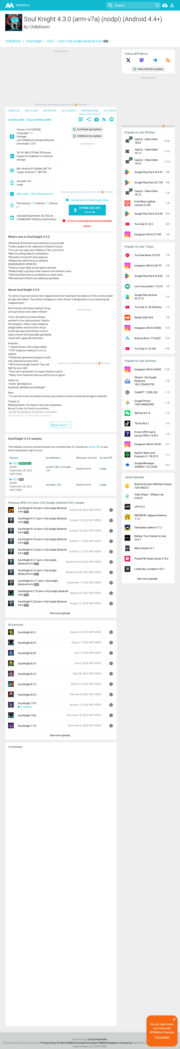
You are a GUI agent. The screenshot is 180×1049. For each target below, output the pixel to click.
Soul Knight (34, 41)
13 (32, 203)
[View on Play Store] (96, 119)
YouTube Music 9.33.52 (147, 255)
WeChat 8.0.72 (142, 413)
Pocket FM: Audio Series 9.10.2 (151, 558)
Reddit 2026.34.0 (143, 317)
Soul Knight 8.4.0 (27, 653)
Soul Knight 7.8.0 (27, 715)
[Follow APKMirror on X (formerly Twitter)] (128, 61)
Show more (59, 425)
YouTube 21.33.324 (145, 348)
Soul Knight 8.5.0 (27, 642)
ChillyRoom (39, 26)
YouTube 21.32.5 (143, 224)
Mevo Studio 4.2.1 (144, 548)
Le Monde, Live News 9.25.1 (149, 569)
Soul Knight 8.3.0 (27, 663)
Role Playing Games (39, 119)
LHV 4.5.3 (139, 506)
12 (47, 203)
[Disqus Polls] (61, 796)
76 (31, 133)
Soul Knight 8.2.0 (27, 674)
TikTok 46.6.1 (141, 423)
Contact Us (126, 1042)
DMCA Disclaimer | (109, 1042)
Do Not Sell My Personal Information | (78, 1042)
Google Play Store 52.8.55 (148, 276)
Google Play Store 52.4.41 (148, 172)
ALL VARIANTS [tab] (69, 110)
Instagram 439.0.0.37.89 (147, 234)
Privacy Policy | (49, 1042)
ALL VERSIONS (111, 110)
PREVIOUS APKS (90, 110)
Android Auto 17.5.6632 (147, 338)
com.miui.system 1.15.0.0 (148, 286)
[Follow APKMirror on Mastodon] (142, 61)
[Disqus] (61, 887)
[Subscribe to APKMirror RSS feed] (168, 61)
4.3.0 (50, 41)
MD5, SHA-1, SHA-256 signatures (35, 194)
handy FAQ (94, 446)
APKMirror (23, 5)
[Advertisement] (61, 77)
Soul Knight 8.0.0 (27, 694)
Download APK (90, 209)
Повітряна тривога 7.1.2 (148, 527)
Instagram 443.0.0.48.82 (147, 327)
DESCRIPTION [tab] (49, 110)
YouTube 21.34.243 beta (148, 307)
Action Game (16, 119)
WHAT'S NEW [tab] (31, 110)
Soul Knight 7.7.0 (27, 725)
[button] (81, 119)
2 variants (26, 706)
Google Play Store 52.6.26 (148, 213)
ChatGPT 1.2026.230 (145, 392)
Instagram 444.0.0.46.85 (147, 444)
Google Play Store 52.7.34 (148, 182)
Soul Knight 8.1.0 (27, 684)
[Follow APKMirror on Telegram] (155, 61)
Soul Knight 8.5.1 (27, 632)
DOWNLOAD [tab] (14, 110)
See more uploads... (61, 613)
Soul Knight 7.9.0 (27, 703)
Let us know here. (97, 1039)
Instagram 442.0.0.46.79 (147, 265)
